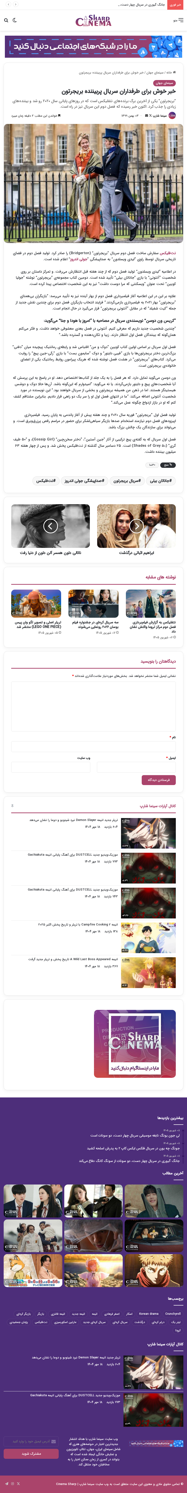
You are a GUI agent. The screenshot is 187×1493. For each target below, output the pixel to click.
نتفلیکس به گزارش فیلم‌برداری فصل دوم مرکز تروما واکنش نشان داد (153, 627)
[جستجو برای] (6, 22)
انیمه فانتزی (58, 1314)
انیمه (94, 1314)
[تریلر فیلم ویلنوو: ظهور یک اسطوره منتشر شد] (33, 1235)
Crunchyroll (173, 1314)
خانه (169, 72)
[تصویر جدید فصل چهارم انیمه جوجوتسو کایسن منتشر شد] (154, 1270)
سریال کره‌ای (120, 1322)
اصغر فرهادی (112, 1314)
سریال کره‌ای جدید (94, 1322)
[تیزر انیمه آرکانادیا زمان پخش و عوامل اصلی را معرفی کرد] (93, 1270)
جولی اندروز (78, 259)
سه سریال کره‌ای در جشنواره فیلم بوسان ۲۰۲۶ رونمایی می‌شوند (95, 625)
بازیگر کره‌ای (23, 1314)
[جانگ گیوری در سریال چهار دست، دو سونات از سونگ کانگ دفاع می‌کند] (33, 1201)
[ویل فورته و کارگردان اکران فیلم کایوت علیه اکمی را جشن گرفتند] (154, 1235)
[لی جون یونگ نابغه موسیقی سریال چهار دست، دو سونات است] (154, 1201)
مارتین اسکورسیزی (65, 1322)
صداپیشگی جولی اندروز (83, 481)
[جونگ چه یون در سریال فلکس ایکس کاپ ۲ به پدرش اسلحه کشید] (93, 1201)
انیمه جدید (78, 1314)
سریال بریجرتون (125, 481)
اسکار (129, 1314)
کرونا (178, 1330)
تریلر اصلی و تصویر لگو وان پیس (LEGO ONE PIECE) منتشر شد (38, 625)
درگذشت (139, 1322)
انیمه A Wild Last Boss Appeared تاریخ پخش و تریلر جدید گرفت (73, 959)
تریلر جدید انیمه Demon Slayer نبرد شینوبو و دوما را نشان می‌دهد (73, 820)
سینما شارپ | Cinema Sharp (75, 1484)
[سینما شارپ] (93, 46)
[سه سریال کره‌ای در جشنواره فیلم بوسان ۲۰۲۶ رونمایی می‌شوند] (93, 604)
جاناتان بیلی (159, 481)
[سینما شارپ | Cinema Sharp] (93, 20)
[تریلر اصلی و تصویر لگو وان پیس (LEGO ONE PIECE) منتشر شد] (36, 604)
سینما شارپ (160, 116)
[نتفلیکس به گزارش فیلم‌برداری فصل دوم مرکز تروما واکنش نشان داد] (151, 604)
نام (173, 737)
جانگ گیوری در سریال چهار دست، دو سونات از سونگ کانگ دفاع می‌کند (117, 4)
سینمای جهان (155, 72)
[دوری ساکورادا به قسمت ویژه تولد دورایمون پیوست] (33, 1270)
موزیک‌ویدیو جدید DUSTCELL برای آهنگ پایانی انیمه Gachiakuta (73, 854)
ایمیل (171, 758)
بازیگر (40, 1314)
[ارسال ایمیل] (146, 116)
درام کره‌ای (158, 1322)
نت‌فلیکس (168, 253)
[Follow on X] (150, 116)
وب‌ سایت (83, 758)
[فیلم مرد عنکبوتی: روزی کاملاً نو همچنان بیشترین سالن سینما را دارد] (93, 1235)
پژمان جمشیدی (18, 1322)
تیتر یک (176, 1322)
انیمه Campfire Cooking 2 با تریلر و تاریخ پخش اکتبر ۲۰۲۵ (78, 924)
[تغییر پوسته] (14, 22)
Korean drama (149, 1314)
